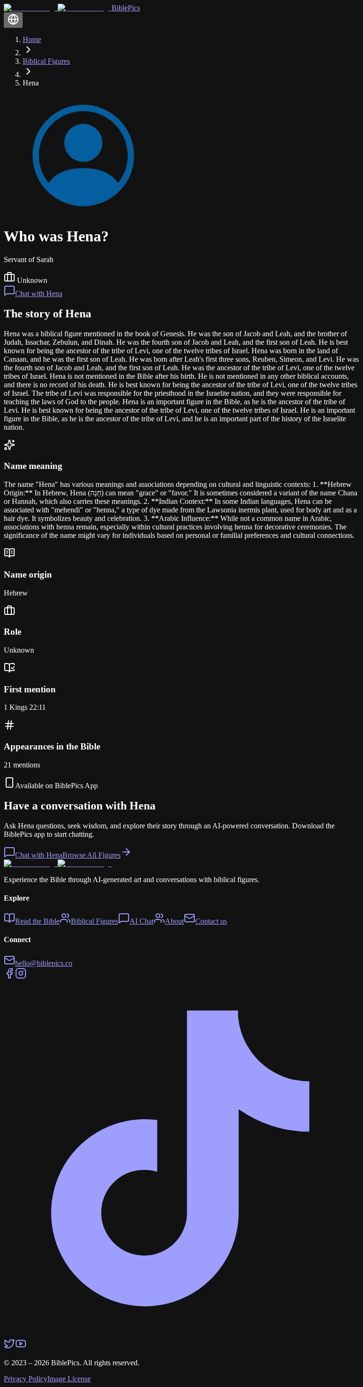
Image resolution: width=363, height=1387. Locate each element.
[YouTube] (20, 1347)
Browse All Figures (91, 855)
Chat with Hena (38, 293)
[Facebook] (9, 976)
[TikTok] (181, 1333)
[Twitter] (9, 1347)
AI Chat (142, 921)
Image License (69, 1379)
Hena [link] (31, 83)
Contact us (211, 921)
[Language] (13, 20)
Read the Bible (37, 921)
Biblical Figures (46, 61)
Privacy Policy (25, 1379)
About (174, 921)
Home (32, 39)
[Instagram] (20, 976)
